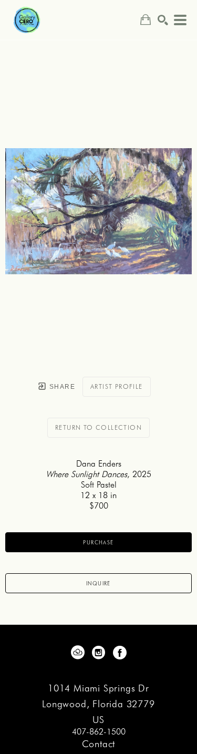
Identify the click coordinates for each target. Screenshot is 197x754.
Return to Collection (98, 427)
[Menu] (180, 20)
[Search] (163, 20)
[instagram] (99, 652)
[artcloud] (78, 652)
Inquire (98, 583)
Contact (99, 743)
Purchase (98, 542)
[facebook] (120, 652)
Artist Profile (116, 386)
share (61, 386)
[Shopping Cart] (145, 20)
